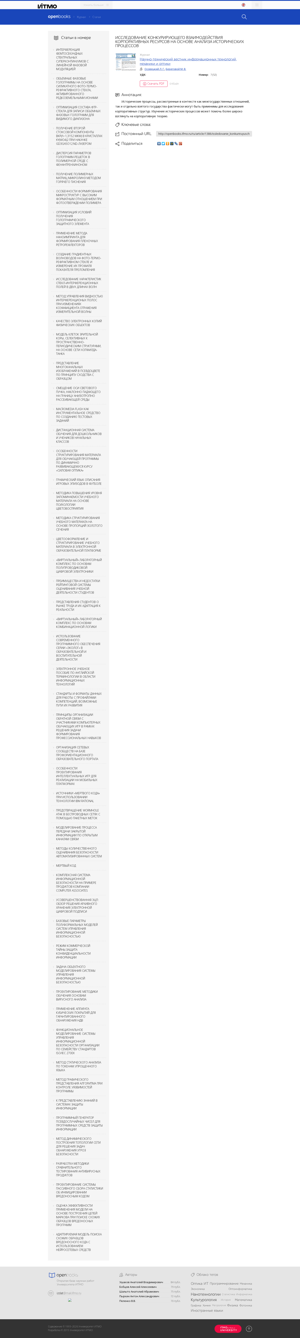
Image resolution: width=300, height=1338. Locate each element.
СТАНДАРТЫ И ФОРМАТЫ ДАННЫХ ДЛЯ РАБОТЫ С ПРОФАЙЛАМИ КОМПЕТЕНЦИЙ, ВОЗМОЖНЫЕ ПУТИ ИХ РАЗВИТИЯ (79, 699)
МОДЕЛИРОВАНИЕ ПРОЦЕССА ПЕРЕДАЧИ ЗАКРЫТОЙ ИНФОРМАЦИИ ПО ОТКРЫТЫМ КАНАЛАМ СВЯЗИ (77, 833)
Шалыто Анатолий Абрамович (139, 1291)
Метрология (219, 1305)
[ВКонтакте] (159, 143)
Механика (246, 1283)
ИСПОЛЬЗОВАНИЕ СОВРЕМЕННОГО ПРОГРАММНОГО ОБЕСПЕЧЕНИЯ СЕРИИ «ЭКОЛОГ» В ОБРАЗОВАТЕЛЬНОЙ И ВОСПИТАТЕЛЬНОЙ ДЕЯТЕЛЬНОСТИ (78, 647)
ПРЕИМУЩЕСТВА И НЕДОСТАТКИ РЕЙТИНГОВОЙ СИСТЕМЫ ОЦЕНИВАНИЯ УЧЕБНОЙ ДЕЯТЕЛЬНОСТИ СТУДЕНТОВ (78, 586)
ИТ (206, 1284)
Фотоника (245, 1305)
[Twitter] (163, 143)
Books (59, 16)
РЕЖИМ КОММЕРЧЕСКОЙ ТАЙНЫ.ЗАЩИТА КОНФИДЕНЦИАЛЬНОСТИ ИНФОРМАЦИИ (73, 951)
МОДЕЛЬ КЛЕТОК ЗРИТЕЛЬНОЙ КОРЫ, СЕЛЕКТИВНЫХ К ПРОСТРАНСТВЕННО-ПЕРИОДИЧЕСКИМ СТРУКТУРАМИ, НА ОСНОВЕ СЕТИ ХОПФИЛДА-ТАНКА (78, 344)
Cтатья (96, 17)
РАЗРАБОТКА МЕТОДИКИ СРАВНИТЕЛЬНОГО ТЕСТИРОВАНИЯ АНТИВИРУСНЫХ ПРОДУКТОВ (78, 1169)
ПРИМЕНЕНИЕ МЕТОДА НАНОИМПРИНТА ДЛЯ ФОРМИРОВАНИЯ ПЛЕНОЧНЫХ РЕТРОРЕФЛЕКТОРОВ (77, 239)
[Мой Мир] (172, 143)
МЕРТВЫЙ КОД (66, 866)
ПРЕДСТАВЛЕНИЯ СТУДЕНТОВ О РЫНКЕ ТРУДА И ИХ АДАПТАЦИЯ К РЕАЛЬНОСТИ (78, 606)
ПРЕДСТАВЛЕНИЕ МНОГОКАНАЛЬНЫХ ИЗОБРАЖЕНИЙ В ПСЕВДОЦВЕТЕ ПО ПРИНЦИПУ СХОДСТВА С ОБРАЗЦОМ (78, 371)
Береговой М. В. (176, 69)
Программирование (224, 1283)
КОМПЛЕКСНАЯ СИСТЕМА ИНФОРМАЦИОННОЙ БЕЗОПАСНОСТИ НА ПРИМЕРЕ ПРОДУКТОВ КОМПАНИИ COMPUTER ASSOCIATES (76, 882)
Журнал (81, 17)
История (226, 1300)
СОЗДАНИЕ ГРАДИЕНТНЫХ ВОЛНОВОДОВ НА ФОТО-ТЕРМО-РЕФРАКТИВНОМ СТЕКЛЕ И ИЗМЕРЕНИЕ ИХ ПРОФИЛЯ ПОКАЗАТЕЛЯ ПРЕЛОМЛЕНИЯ (78, 262)
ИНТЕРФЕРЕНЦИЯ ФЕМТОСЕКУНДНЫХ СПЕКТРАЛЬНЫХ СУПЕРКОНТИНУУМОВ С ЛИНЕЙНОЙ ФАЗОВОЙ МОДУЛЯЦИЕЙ (72, 59)
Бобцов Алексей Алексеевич (138, 1287)
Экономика (198, 1289)
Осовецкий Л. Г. (154, 69)
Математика (243, 1300)
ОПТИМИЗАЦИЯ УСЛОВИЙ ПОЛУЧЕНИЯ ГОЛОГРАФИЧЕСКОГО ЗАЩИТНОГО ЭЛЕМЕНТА (73, 218)
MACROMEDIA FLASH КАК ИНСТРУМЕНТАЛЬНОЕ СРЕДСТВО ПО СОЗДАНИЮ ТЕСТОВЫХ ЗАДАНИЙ (78, 415)
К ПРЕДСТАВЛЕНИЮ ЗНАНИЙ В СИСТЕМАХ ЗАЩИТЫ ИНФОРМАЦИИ (77, 1104)
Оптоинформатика (240, 1289)
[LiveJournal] (176, 143)
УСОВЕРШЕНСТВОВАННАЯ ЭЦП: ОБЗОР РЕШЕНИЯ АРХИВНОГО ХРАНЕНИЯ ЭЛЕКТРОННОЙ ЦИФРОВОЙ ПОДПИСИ (77, 905)
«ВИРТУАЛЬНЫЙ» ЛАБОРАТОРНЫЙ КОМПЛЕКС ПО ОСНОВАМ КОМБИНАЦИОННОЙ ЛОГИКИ (79, 623)
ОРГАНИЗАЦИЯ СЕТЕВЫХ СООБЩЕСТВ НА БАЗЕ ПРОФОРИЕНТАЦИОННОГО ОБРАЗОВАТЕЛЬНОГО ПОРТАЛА (77, 753)
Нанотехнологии (206, 1295)
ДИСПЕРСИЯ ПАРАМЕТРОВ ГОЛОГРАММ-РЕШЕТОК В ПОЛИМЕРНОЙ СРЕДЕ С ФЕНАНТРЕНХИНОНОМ (73, 159)
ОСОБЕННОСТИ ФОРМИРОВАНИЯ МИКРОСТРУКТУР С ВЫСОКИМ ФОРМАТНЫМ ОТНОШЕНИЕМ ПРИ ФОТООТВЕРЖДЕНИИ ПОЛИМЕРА (79, 197)
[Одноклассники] (168, 143)
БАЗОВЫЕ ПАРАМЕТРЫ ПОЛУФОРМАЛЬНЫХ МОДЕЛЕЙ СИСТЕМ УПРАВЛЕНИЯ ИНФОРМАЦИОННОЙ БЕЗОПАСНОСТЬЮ (77, 928)
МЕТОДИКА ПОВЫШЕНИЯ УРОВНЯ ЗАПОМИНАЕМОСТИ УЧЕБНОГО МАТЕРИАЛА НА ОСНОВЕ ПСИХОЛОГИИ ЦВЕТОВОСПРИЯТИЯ (79, 500)
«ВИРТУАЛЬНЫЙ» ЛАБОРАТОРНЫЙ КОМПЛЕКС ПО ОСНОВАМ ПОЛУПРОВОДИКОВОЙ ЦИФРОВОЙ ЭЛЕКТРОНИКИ (79, 565)
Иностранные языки (207, 1311)
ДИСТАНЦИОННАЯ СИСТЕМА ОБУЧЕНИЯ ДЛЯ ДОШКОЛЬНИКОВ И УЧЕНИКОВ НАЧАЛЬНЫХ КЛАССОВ (79, 436)
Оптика (196, 1284)
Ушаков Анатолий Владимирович (141, 1282)
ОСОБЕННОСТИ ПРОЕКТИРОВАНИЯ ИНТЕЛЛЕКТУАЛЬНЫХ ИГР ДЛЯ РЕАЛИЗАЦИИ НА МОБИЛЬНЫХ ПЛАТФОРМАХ (76, 776)
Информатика (244, 1294)
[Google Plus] (180, 143)
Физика (232, 1305)
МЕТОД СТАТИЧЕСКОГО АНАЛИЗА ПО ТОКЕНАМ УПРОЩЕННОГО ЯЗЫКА (78, 1066)
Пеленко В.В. (127, 1301)
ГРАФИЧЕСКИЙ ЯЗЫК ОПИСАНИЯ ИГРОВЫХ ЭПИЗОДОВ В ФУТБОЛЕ (79, 482)
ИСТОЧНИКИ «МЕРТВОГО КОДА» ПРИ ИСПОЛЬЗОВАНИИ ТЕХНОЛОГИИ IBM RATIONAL (78, 797)
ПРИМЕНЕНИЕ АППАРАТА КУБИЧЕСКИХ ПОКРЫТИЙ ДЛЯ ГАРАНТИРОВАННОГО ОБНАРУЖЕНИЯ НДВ (76, 1014)
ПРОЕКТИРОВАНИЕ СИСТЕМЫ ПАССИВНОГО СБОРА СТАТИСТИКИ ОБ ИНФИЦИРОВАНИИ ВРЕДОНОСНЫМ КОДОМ (79, 1190)
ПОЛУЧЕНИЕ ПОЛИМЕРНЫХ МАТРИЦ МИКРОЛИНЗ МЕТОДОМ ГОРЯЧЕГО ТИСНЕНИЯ (78, 178)
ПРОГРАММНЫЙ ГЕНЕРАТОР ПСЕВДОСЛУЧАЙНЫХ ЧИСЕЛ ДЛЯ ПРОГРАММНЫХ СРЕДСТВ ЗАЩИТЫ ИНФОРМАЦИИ (79, 1123)
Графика (196, 1305)
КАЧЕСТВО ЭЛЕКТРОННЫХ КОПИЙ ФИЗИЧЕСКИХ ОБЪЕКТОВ (79, 323)
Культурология (204, 1300)
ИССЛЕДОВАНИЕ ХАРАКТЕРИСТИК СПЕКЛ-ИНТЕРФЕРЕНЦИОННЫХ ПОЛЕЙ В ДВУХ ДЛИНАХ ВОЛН (78, 283)
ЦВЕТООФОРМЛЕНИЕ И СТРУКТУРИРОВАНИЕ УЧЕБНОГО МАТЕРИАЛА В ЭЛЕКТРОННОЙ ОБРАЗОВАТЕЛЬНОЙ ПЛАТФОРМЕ (78, 544)
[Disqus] (183, 204)
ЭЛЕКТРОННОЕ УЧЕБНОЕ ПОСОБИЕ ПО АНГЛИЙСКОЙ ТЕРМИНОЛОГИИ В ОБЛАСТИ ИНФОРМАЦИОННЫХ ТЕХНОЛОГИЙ (75, 676)
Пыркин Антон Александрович (139, 1296)
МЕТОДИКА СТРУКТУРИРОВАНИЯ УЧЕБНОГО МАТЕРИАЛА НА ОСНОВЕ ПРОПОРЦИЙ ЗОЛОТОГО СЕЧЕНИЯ (79, 523)
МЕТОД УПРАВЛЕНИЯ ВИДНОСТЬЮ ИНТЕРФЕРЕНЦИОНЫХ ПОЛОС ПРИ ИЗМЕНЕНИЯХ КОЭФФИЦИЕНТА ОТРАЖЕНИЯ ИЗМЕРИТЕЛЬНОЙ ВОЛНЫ (79, 304)
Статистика (228, 1294)
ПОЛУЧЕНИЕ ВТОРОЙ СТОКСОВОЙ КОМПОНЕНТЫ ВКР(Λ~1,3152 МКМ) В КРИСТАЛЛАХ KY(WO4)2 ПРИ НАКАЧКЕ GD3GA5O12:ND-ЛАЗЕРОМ (79, 136)
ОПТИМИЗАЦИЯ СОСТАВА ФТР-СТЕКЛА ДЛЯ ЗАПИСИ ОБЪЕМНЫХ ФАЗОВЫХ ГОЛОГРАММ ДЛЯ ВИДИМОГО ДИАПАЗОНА (78, 113)
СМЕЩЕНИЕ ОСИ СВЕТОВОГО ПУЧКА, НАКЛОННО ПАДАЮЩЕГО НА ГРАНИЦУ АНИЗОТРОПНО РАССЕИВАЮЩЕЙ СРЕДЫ (78, 394)
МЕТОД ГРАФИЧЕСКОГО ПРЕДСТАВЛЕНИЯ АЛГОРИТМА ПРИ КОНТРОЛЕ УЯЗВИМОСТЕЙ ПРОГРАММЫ (79, 1085)
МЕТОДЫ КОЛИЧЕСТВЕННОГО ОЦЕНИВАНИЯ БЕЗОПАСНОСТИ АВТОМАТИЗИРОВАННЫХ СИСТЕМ (79, 852)
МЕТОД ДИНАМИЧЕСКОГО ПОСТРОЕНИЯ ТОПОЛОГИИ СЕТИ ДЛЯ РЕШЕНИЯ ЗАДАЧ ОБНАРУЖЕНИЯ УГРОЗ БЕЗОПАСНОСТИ (78, 1146)
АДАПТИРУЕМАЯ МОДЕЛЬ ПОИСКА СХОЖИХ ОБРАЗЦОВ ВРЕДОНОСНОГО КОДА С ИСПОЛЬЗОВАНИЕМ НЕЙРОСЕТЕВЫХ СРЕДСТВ (79, 1242)
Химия (207, 1305)
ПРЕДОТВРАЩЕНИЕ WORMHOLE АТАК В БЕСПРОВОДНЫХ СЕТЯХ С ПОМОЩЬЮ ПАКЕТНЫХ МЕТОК (78, 814)
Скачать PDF (155, 83)
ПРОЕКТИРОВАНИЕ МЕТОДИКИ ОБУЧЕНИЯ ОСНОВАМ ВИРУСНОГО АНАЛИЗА (77, 995)
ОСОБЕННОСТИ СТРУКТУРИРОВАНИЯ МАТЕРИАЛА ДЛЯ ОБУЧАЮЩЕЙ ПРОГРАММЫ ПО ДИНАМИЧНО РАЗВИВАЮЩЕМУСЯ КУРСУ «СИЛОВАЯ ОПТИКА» (78, 460)
